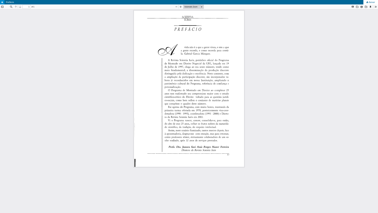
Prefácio (10, 2)
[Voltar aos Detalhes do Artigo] (2, 2)
